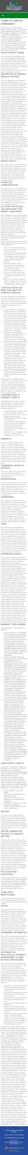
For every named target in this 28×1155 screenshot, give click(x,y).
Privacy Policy (8, 1135)
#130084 (9, 1138)
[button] (3, 15)
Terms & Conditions (18, 1135)
